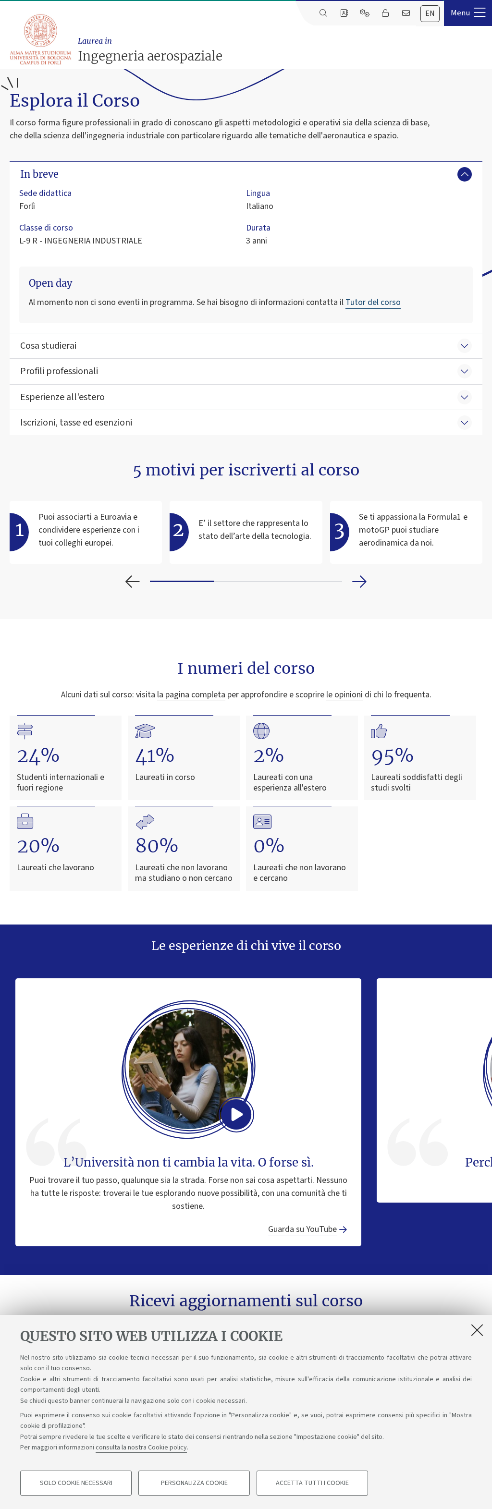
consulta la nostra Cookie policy (141, 1447)
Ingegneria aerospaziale (150, 50)
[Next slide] (359, 581)
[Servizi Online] (364, 13)
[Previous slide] (132, 581)
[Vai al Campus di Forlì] (40, 39)
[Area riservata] (385, 13)
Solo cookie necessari (76, 1483)
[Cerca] (323, 13)
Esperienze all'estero (62, 397)
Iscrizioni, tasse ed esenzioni (76, 422)
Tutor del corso (373, 302)
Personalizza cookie (194, 1483)
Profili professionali (59, 371)
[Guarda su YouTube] (188, 1069)
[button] (468, 13)
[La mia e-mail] (405, 13)
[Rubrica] (343, 13)
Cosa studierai (48, 346)
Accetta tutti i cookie (312, 1483)
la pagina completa (191, 695)
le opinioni (344, 695)
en (430, 13)
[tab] (430, 13)
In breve (39, 174)
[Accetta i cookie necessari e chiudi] (477, 1330)
